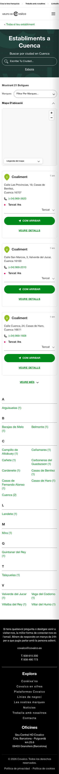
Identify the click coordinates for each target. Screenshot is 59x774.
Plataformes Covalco (29, 692)
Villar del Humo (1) (43, 604)
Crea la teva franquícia (10, 4)
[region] (29, 137)
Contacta (29, 718)
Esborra (29, 69)
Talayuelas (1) (11, 575)
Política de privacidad (17, 769)
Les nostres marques (29, 702)
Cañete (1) (9, 460)
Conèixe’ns (29, 681)
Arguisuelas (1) (11, 408)
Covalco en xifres (30, 687)
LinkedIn (55, 4)
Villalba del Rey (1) (14, 604)
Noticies (29, 708)
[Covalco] (14, 14)
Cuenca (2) (9, 495)
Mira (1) (7, 533)
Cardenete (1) (11, 470)
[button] (29, 61)
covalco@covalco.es (29, 648)
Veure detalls (29, 231)
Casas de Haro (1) (43, 481)
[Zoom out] (51, 117)
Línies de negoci (29, 697)
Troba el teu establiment (20, 24)
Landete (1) (9, 514)
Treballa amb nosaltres (36, 4)
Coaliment (19, 177)
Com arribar (31, 221)
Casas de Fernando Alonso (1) (13, 485)
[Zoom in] (51, 112)
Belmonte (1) (39, 427)
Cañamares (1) (41, 450)
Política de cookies (44, 769)
